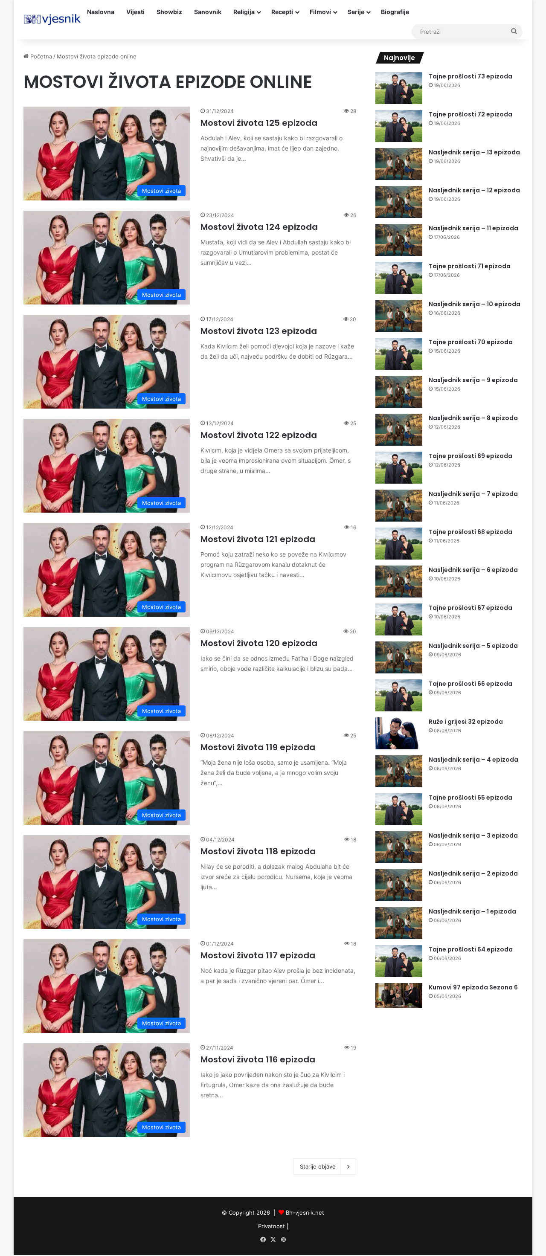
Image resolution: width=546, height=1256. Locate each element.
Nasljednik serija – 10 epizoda (474, 304)
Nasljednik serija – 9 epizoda (473, 380)
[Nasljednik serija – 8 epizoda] (398, 430)
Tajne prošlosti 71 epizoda (470, 266)
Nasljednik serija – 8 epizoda (473, 418)
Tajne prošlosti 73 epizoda (470, 76)
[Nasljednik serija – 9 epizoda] (398, 392)
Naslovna (100, 11)
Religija (244, 11)
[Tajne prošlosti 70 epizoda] (398, 354)
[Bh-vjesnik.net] (52, 19)
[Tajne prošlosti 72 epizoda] (398, 126)
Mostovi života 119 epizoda (257, 747)
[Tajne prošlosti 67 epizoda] (398, 619)
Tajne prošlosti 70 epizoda (471, 342)
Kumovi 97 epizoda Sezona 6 (473, 987)
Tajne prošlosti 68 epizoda (470, 532)
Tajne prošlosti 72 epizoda (470, 114)
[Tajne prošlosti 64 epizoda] (398, 961)
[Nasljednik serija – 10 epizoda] (398, 316)
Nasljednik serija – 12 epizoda (474, 190)
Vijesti (135, 11)
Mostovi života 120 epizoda (258, 643)
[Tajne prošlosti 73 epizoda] (398, 88)
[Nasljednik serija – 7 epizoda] (398, 506)
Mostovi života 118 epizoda (258, 851)
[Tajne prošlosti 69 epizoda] (398, 468)
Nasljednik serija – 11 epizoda (473, 228)
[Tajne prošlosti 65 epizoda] (398, 809)
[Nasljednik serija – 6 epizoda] (398, 582)
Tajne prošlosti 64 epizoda (471, 949)
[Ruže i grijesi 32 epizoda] (398, 733)
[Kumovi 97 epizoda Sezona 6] (398, 995)
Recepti (282, 11)
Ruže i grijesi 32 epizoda (466, 721)
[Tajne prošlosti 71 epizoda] (398, 278)
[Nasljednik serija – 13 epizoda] (398, 164)
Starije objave (318, 1166)
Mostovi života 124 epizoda (259, 227)
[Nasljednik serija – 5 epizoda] (398, 657)
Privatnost (271, 1226)
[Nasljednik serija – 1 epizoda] (398, 923)
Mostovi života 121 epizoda (257, 539)
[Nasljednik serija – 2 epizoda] (398, 885)
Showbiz (169, 11)
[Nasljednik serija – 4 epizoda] (398, 771)
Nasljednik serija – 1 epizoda (472, 911)
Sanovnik (207, 11)
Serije (356, 11)
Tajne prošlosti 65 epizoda (470, 797)
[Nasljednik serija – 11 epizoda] (398, 240)
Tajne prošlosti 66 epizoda (470, 683)
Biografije (395, 11)
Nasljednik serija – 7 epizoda (473, 494)
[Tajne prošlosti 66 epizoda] (398, 695)
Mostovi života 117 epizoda (257, 955)
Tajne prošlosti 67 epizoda (470, 607)
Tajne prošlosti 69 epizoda (470, 456)
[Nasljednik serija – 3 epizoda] (398, 847)
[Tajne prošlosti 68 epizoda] (398, 544)
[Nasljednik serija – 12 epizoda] (398, 202)
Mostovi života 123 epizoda (258, 331)
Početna (40, 56)
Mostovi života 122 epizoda (258, 435)
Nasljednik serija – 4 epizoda (473, 759)
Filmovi (320, 11)
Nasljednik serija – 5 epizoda (473, 645)
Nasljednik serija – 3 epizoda (473, 835)
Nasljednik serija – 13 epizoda (474, 152)
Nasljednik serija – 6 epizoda (473, 570)
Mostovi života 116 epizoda (257, 1059)
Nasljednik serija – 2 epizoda (473, 873)
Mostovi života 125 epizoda (258, 123)
